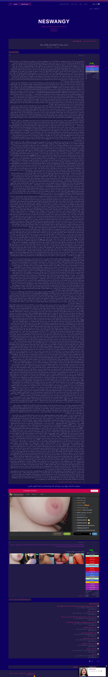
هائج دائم (57, 47)
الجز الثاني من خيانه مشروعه (89, 638)
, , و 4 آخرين (69, 482)
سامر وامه (94, 654)
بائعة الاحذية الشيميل (92, 648)
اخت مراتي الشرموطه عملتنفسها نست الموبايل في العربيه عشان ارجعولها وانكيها (77, 606)
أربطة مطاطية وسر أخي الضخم (89, 632)
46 (86, 78)
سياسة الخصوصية (22, 673)
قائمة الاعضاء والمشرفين (64, 4)
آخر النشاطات (97, 8)
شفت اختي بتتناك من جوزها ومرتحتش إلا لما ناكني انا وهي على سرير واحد (79, 616)
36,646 (87, 596)
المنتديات (85, 4)
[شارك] (12, 55)
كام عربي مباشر (74, 4)
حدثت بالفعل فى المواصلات (90, 627)
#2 (9, 542)
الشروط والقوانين (31, 673)
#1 (9, 55)
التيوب (80, 4)
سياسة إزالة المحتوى (30, 674)
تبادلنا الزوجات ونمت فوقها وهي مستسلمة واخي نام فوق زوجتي (81, 622)
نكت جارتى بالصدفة (92, 611)
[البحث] (10, 4)
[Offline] (94, 56)
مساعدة (16, 673)
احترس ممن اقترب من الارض (89, 643)
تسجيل (90, 8)
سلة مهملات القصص (92, 609)
